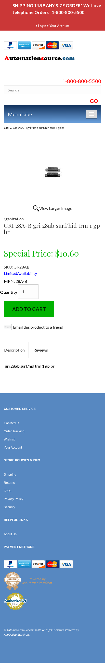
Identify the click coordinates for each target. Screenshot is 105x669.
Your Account (59, 26)
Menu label (21, 114)
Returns (9, 483)
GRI (6, 128)
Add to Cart (29, 309)
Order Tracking (14, 431)
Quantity (8, 292)
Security (9, 507)
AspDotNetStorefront (17, 634)
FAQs (7, 491)
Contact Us (11, 423)
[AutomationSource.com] (52, 59)
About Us (10, 534)
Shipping (10, 474)
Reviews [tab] (40, 349)
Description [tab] (14, 349)
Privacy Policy (13, 499)
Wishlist (9, 439)
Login (42, 26)
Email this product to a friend (38, 327)
